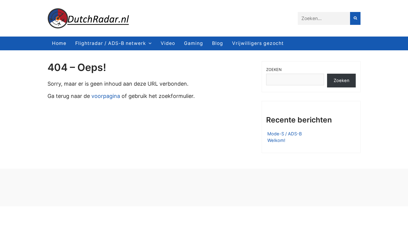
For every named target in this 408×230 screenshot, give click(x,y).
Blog (217, 43)
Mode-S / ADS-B (284, 134)
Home (59, 43)
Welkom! (276, 140)
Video (168, 43)
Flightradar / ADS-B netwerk (110, 43)
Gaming (193, 43)
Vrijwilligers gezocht (258, 43)
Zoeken (274, 69)
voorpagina (105, 96)
